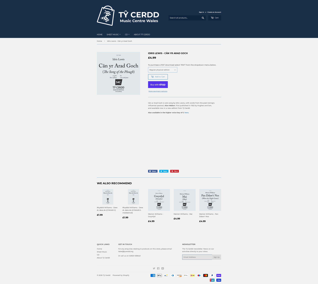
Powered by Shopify (121, 275)
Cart (216, 18)
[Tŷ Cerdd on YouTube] (162, 269)
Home (99, 34)
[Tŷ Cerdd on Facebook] (158, 269)
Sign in (201, 12)
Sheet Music (113, 34)
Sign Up (216, 257)
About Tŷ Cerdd (142, 34)
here (186, 113)
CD (126, 34)
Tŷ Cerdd (106, 275)
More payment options (158, 91)
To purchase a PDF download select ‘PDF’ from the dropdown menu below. (182, 65)
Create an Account (214, 12)
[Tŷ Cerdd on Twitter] (154, 269)
